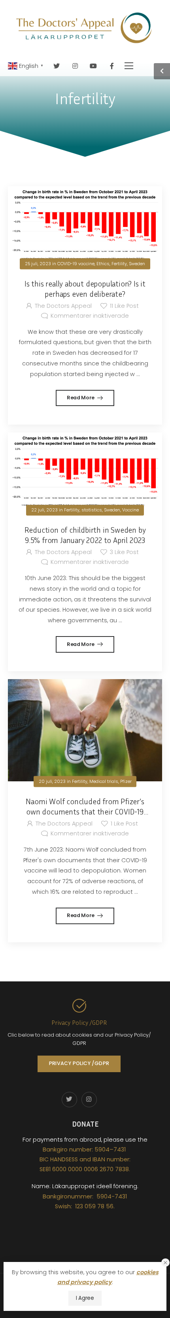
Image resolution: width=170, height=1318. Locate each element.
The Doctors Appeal (63, 306)
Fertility (119, 263)
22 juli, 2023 (44, 510)
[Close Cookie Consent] (165, 1262)
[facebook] (112, 65)
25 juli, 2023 (38, 263)
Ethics (103, 263)
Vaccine (130, 510)
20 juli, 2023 (52, 781)
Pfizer (126, 781)
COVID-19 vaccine (75, 263)
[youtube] (93, 65)
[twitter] (56, 65)
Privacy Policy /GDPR (79, 1022)
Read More (81, 397)
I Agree (85, 1298)
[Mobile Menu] (129, 65)
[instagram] (75, 65)
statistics (91, 510)
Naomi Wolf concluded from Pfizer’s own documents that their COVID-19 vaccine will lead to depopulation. (85, 811)
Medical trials (103, 781)
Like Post (124, 306)
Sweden (137, 263)
